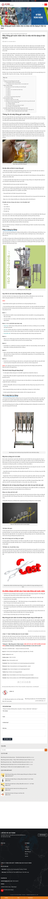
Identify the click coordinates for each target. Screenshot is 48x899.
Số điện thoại (5, 722)
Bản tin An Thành (6, 33)
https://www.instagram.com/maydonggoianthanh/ (19, 669)
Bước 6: (9, 95)
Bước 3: (9, 91)
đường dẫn (37, 686)
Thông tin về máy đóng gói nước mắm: (12, 81)
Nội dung (4, 728)
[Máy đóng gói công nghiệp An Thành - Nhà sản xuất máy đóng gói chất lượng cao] (7, 4)
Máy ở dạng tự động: (8, 85)
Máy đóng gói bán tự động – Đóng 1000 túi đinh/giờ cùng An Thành (15, 759)
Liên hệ (26, 856)
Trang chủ (27, 847)
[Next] (45, 16)
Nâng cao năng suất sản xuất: (13, 102)
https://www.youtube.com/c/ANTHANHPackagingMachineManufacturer (22, 677)
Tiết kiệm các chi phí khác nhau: (14, 106)
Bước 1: (9, 88)
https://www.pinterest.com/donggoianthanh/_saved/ (19, 666)
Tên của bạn (5, 710)
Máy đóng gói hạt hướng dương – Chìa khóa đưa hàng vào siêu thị (15, 757)
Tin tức (26, 853)
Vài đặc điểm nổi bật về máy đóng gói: (13, 82)
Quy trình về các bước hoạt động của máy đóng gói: (16, 86)
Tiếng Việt (33, 0)
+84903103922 (4, 886)
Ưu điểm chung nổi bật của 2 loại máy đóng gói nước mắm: (16, 108)
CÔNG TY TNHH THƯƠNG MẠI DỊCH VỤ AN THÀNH (17, 111)
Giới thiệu (27, 849)
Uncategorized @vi (23, 33)
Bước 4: (9, 92)
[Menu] (45, 5)
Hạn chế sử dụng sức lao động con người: (16, 105)
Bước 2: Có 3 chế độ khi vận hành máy (15, 89)
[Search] (43, 4)
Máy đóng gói (28, 851)
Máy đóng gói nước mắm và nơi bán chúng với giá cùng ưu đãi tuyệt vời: (20, 109)
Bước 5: (9, 93)
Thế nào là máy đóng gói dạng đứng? (13, 96)
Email (4, 716)
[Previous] (2, 16)
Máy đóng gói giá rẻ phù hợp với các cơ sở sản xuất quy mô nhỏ (15, 764)
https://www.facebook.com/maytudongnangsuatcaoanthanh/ (21, 663)
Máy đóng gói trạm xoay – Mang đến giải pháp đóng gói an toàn (15, 762)
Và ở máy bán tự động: (8, 98)
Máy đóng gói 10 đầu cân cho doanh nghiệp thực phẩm (13, 766)
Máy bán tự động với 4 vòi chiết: (12, 99)
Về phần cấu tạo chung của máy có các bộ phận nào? (18, 83)
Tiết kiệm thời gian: (11, 103)
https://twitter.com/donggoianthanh (14, 672)
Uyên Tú (14, 41)
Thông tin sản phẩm (14, 33)
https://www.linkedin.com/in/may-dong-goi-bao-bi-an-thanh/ (20, 674)
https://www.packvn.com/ (12, 660)
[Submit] (46, 750)
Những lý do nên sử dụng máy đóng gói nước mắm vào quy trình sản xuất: (20, 101)
